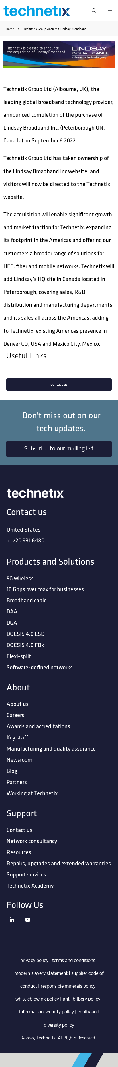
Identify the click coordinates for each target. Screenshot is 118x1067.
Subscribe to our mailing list (59, 449)
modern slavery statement (41, 973)
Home (10, 29)
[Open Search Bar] (94, 10)
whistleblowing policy (37, 999)
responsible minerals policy (68, 986)
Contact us (59, 384)
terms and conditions (73, 960)
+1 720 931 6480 (25, 540)
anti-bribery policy (81, 999)
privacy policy (34, 960)
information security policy (46, 1012)
